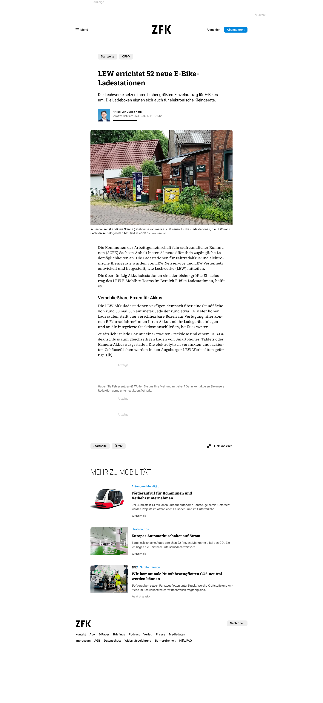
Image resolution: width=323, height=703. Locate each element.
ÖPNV (126, 56)
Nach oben (237, 623)
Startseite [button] (161, 29)
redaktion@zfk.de (139, 390)
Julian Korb (134, 111)
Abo (235, 29)
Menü (84, 29)
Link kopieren (223, 446)
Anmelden (213, 29)
